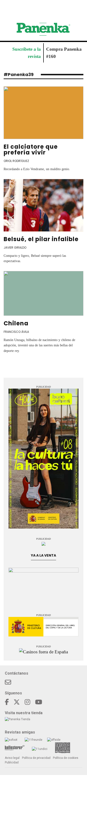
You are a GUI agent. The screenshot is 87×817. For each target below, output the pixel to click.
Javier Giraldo (15, 247)
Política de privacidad (36, 758)
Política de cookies (65, 758)
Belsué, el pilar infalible (41, 239)
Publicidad (12, 762)
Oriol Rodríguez (16, 161)
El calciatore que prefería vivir (31, 149)
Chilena (16, 323)
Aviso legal (12, 758)
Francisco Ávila (16, 332)
